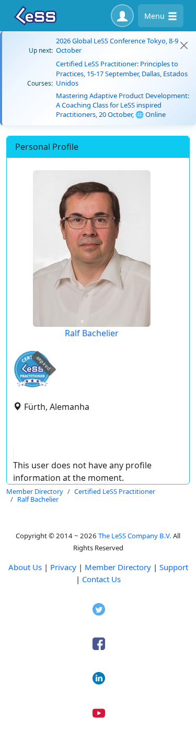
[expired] (32, 385)
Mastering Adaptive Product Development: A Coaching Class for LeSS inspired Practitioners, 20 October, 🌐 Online (122, 105)
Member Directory (118, 567)
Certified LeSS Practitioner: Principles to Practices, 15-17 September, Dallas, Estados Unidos (122, 73)
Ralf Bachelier (92, 333)
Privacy (63, 567)
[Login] (122, 15)
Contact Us (101, 579)
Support (173, 567)
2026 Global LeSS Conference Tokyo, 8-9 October (117, 45)
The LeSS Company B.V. (134, 535)
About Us (25, 567)
